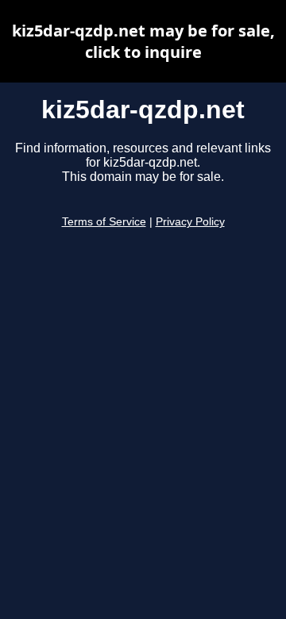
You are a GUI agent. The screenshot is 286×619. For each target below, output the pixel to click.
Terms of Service (104, 222)
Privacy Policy (190, 222)
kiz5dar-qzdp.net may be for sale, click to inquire (143, 41)
